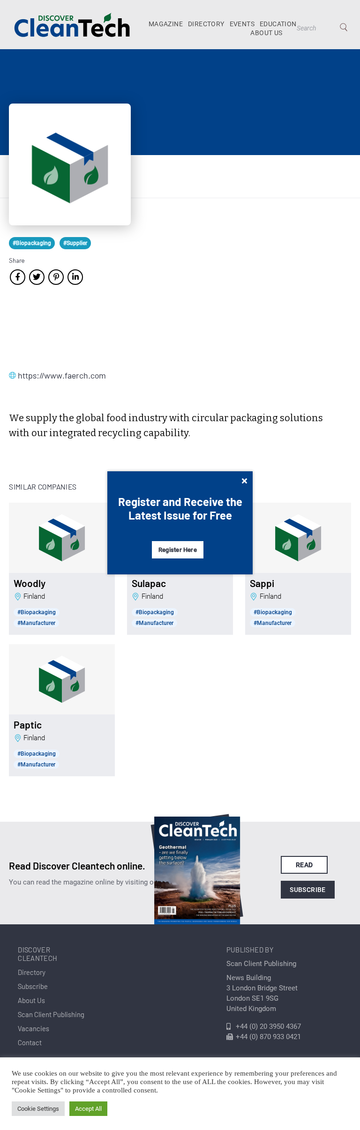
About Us (266, 33)
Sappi (262, 583)
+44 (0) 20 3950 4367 (268, 1026)
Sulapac (149, 583)
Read (304, 865)
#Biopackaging (32, 243)
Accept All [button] (88, 1108)
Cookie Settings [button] (38, 1108)
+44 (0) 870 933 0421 (268, 1037)
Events (242, 24)
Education (278, 24)
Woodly (29, 583)
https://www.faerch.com (62, 375)
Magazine (166, 24)
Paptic (28, 724)
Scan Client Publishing (51, 1014)
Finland (34, 596)
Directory (206, 24)
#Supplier (75, 243)
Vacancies (33, 1028)
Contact (30, 1042)
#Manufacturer (36, 623)
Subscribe (308, 889)
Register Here (177, 549)
